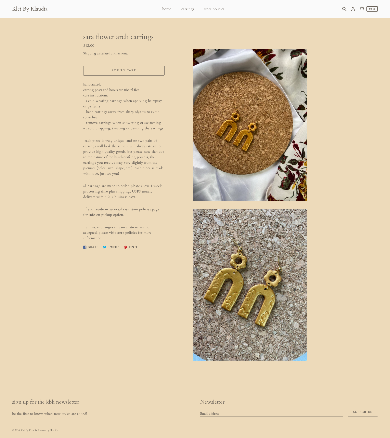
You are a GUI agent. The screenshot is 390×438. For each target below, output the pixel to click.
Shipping (89, 53)
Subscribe (362, 412)
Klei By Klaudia (30, 8)
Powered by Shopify (48, 430)
